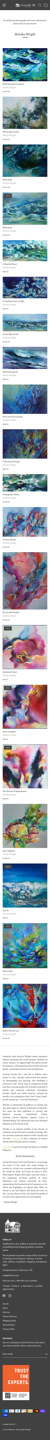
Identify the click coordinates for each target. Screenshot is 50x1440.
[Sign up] (46, 1354)
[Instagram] (10, 1295)
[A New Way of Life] (25, 322)
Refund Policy (9, 1324)
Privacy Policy (9, 1329)
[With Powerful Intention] (25, 64)
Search (6, 1303)
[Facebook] (4, 1295)
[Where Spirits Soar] (25, 113)
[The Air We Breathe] (25, 581)
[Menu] (4, 5)
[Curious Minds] (25, 522)
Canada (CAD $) (8, 1424)
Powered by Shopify (23, 1429)
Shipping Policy (9, 1320)
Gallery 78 (11, 1429)
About (5, 1308)
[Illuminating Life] (25, 358)
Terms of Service (10, 1316)
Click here (16, 1138)
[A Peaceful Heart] (25, 250)
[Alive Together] (25, 826)
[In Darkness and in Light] (25, 287)
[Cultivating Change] (25, 444)
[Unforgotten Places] (25, 483)
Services (6, 1312)
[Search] (40, 5)
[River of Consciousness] (25, 399)
